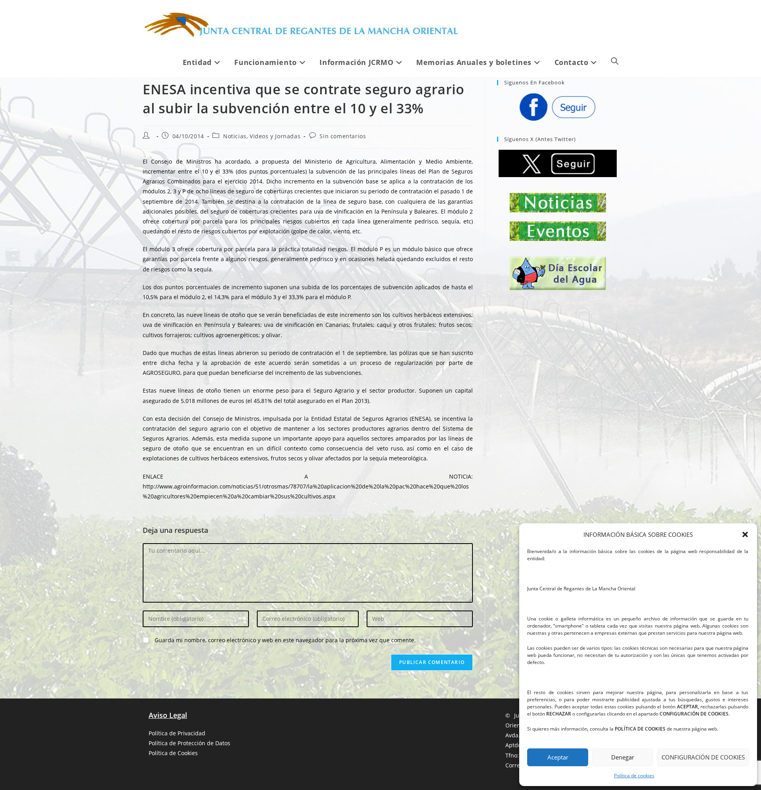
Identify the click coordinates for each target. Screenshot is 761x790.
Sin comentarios (342, 136)
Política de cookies (634, 775)
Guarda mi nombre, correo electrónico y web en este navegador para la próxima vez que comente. (285, 640)
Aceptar (557, 757)
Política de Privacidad (177, 733)
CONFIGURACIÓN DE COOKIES (703, 757)
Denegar (622, 757)
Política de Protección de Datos (189, 743)
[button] (745, 534)
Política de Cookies (173, 753)
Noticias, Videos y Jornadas (261, 136)
